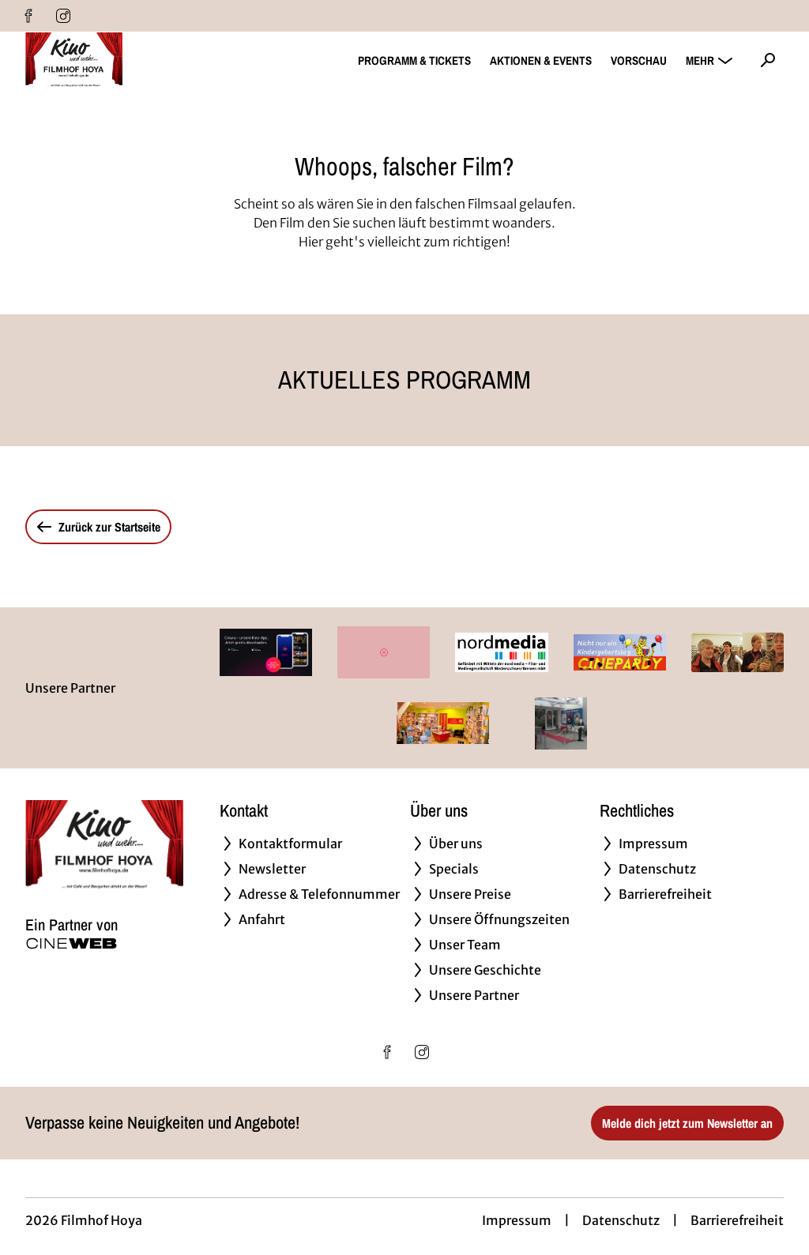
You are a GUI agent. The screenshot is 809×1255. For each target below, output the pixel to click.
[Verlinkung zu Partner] (266, 652)
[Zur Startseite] (135, 60)
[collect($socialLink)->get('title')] (28, 16)
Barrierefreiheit (737, 1220)
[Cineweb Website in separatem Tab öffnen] (71, 943)
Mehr (700, 60)
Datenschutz (621, 1220)
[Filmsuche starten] (768, 60)
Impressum (516, 1220)
